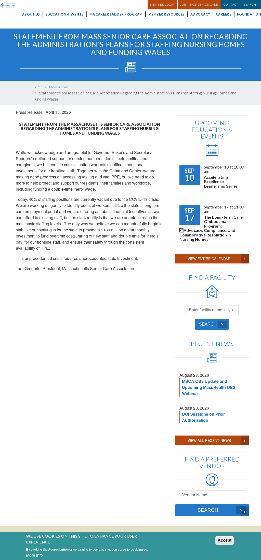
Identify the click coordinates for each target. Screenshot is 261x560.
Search (208, 324)
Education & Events (65, 14)
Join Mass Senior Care (199, 4)
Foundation (249, 14)
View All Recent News (209, 440)
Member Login (162, 4)
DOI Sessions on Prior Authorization (203, 417)
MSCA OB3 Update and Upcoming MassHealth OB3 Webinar (208, 387)
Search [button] (250, 4)
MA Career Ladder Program (116, 14)
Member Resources (166, 14)
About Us (31, 14)
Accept (224, 540)
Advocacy (200, 14)
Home (38, 87)
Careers (224, 14)
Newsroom (58, 87)
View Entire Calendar (209, 258)
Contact (231, 4)
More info (34, 555)
